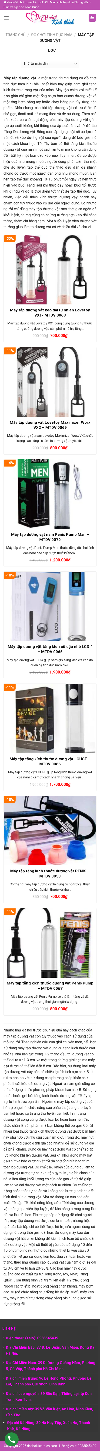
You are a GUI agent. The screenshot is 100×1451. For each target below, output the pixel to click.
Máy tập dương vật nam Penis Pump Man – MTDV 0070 (50, 537)
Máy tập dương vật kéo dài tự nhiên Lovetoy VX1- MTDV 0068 (50, 312)
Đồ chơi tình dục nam (51, 35)
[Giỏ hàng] (92, 18)
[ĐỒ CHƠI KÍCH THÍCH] (50, 18)
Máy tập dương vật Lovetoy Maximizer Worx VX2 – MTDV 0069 (50, 425)
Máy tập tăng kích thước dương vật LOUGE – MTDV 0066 (50, 761)
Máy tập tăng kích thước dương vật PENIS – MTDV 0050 (50, 873)
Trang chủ (15, 35)
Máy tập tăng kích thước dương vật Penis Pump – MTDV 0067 (50, 986)
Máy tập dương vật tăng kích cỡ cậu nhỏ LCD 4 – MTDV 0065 (50, 649)
